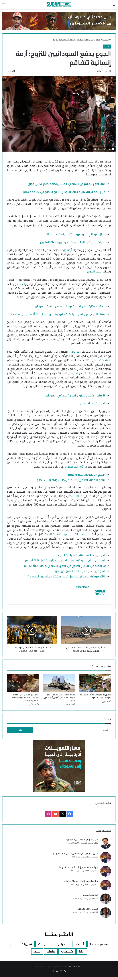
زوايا (81, 951)
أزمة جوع (67, 250)
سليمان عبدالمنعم (89, 856)
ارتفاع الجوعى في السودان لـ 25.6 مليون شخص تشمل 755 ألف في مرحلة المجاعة (57, 314)
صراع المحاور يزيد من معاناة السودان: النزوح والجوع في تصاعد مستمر (64, 192)
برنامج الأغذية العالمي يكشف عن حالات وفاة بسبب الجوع (71, 480)
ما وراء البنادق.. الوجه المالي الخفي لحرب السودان (75, 853)
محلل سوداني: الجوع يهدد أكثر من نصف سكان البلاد (74, 234)
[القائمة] (3, 5)
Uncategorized (99, 944)
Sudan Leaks (74, 966)
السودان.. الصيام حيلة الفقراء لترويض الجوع (80, 571)
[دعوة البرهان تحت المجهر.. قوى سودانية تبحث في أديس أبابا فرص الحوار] (59, 683)
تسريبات (27, 944)
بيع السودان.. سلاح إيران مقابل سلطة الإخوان (78, 867)
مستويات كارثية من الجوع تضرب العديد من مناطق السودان (70, 306)
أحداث (98, 40)
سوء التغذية (60, 534)
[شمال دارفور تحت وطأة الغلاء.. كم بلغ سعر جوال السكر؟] (95, 683)
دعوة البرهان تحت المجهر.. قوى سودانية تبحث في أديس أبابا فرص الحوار (59, 698)
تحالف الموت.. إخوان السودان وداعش (81, 881)
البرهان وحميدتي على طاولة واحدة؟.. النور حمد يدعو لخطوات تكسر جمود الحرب (24, 698)
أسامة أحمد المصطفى (88, 843)
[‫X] (62, 814)
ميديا (37, 951)
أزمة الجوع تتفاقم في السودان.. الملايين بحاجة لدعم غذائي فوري (67, 184)
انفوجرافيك (63, 944)
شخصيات (67, 951)
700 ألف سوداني (73, 466)
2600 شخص (103, 360)
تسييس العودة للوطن (88, 909)
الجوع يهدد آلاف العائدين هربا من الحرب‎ (82, 555)
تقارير (12, 944)
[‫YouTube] (55, 814)
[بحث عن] (114, 5)
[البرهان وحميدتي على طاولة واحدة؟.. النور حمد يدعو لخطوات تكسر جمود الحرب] (23, 683)
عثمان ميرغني (91, 898)
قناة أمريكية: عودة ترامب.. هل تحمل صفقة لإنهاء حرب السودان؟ (66, 576)
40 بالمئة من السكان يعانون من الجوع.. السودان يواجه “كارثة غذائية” (64, 566)
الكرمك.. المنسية (90, 895)
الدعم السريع (95, 271)
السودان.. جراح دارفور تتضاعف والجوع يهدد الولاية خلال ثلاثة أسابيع (65, 560)
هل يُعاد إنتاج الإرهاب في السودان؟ (82, 839)
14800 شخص (75, 496)
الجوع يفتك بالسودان (93, 403)
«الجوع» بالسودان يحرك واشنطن (86, 474)
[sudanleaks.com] (59, 4)
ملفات (51, 951)
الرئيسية (105, 40)
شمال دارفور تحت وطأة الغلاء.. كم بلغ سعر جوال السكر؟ (95, 696)
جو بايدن (75, 351)
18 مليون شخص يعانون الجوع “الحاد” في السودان (76, 395)
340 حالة (81, 534)
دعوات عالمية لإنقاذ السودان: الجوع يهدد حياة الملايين (73, 242)
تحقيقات (43, 944)
